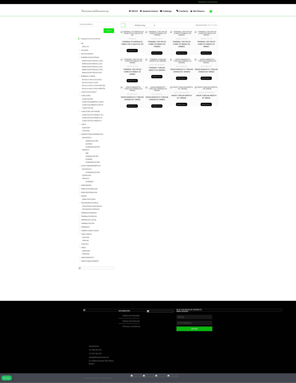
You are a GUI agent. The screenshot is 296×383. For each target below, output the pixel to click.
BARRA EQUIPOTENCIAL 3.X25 (92, 64)
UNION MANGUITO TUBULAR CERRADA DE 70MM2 (132, 98)
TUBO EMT (85, 237)
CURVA (83, 124)
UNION (83, 248)
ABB (87, 153)
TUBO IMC (85, 240)
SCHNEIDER (89, 182)
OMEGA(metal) (86, 185)
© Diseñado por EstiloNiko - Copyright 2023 (97, 378)
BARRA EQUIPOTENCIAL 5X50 (92, 73)
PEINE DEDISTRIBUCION (89, 192)
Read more (132, 51)
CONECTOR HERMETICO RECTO (92, 105)
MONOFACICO (87, 169)
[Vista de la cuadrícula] (123, 25)
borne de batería (87, 54)
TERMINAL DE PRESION (89, 216)
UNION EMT (86, 251)
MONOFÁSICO (87, 137)
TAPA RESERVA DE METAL (89, 203)
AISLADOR (84, 50)
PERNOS (84, 196)
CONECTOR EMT (87, 99)
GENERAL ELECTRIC (92, 141)
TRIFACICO (85, 178)
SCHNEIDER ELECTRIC (93, 147)
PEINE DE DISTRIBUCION (89, 189)
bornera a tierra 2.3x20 (90, 82)
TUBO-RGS (85, 244)
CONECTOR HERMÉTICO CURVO (93, 102)
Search (109, 31)
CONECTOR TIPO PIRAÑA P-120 (92, 115)
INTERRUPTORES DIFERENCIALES (92, 134)
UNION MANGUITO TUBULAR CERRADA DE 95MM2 (156, 98)
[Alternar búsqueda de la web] (214, 11)
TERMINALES (132, 39)
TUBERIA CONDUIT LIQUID (90, 231)
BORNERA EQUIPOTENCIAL (90, 57)
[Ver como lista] (128, 25)
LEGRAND (89, 144)
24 (211, 25)
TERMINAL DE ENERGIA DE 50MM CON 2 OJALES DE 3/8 (132, 43)
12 (208, 25)
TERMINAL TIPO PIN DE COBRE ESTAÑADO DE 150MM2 (157, 44)
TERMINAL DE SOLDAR (88, 220)
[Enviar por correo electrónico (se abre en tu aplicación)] (82, 2)
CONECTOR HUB (87, 108)
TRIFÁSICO (85, 150)
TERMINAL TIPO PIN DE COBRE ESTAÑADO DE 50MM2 (206, 44)
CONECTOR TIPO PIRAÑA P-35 (92, 118)
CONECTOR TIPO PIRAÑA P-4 (91, 121)
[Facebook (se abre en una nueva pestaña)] (80, 2)
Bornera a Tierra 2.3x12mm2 (92, 79)
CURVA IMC (86, 131)
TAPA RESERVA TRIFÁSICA (90, 209)
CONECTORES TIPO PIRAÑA (90, 111)
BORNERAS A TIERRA (88, 76)
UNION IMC (86, 254)
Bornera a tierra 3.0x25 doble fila (93, 88)
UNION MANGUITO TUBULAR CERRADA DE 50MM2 (206, 70)
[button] (137, 33)
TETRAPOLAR (86, 175)
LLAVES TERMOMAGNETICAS (91, 166)
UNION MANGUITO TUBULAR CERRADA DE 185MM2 (181, 70)
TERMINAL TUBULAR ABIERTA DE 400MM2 (157, 69)
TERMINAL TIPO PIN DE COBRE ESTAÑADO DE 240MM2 (182, 44)
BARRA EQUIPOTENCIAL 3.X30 (92, 67)
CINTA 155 (85, 47)
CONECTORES (86, 96)
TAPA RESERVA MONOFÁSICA (92, 206)
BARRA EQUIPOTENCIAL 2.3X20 (92, 61)
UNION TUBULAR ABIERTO (157, 65)
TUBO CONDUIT (86, 234)
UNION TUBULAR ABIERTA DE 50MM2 (206, 96)
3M (82, 43)
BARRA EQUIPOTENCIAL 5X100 (92, 70)
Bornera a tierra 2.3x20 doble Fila (93, 85)
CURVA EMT (86, 128)
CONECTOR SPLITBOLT (89, 92)
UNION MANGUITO (181, 66)
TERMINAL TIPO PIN (157, 39)
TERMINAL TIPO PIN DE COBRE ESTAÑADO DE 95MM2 (132, 71)
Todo (215, 25)
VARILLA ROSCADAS (89, 199)
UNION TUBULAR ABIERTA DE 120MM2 (181, 96)
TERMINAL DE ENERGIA (89, 213)
